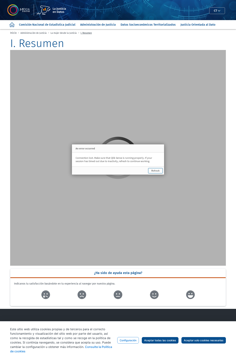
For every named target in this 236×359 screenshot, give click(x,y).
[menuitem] (12, 24)
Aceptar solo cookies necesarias (203, 340)
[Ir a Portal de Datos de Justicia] (38, 10)
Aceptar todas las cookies (160, 340)
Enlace (45, 294)
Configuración (128, 340)
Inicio (13, 32)
